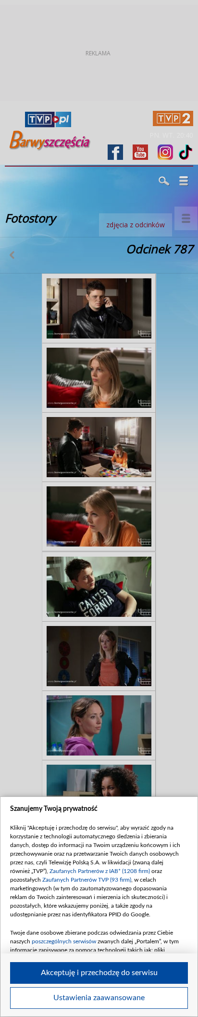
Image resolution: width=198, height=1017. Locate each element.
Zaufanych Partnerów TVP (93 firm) (86, 880)
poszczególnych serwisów (64, 941)
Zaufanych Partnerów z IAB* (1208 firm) (100, 871)
